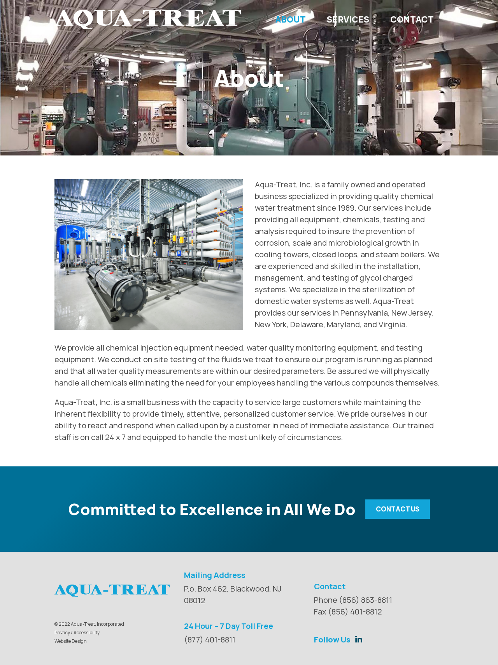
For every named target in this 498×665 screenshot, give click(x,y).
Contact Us (397, 508)
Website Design (70, 641)
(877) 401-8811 (209, 639)
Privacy (62, 632)
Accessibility (87, 632)
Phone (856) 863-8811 (353, 600)
